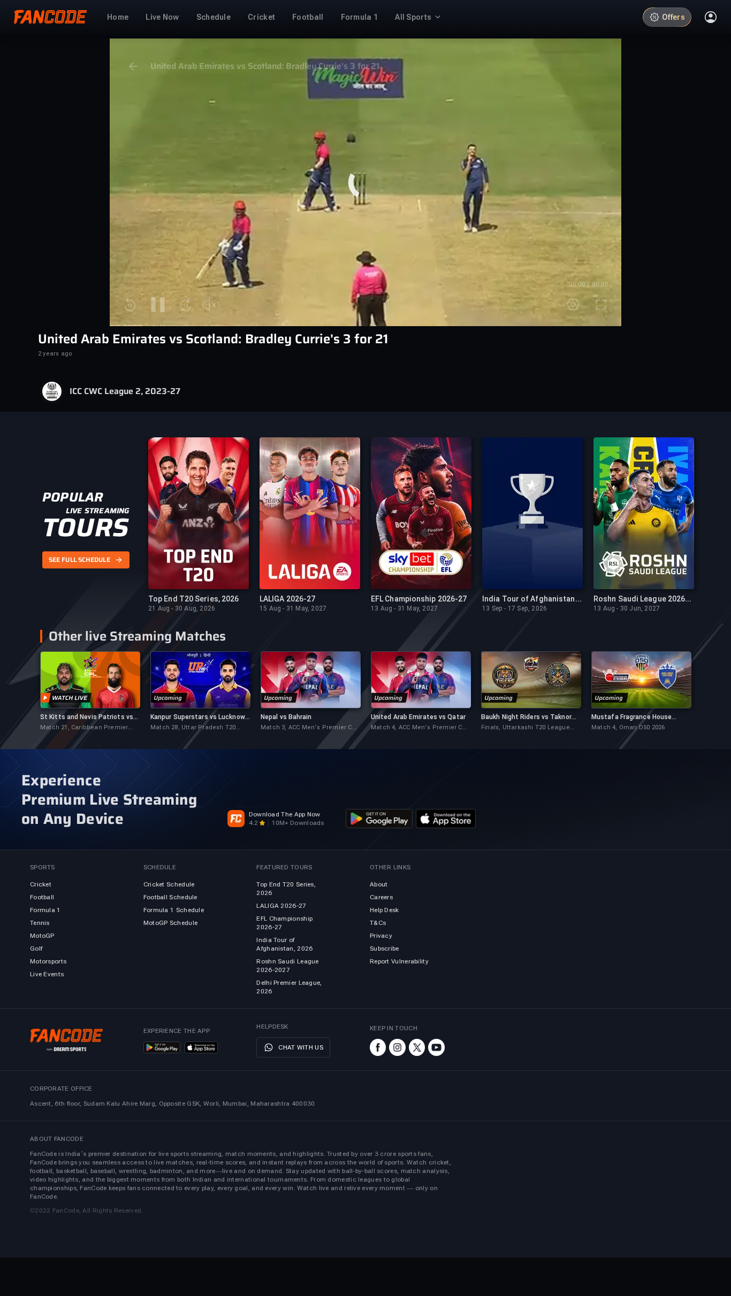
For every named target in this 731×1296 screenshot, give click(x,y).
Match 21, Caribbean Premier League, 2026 (84, 728)
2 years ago (55, 353)
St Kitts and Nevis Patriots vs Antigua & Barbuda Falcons (86, 717)
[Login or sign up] (710, 17)
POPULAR (72, 497)
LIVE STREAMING (98, 510)
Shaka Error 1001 (365, 250)
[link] (90, 691)
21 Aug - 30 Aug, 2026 (181, 608)
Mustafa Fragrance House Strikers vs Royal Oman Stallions (631, 717)
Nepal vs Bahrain (286, 717)
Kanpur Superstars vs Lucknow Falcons (197, 717)
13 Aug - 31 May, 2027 (404, 608)
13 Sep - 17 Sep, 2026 (514, 608)
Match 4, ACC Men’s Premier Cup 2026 (420, 728)
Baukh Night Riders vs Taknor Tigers (526, 717)
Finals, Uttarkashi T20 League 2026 (525, 728)
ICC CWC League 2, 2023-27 (125, 391)
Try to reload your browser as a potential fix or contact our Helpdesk (365, 176)
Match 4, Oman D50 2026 (628, 727)
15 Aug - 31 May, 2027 (293, 608)
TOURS (85, 527)
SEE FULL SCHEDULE (79, 560)
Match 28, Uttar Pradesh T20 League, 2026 (192, 728)
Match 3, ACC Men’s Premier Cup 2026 (310, 728)
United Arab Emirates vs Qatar (418, 717)
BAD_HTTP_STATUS (365, 235)
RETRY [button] (365, 212)
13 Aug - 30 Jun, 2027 (626, 608)
